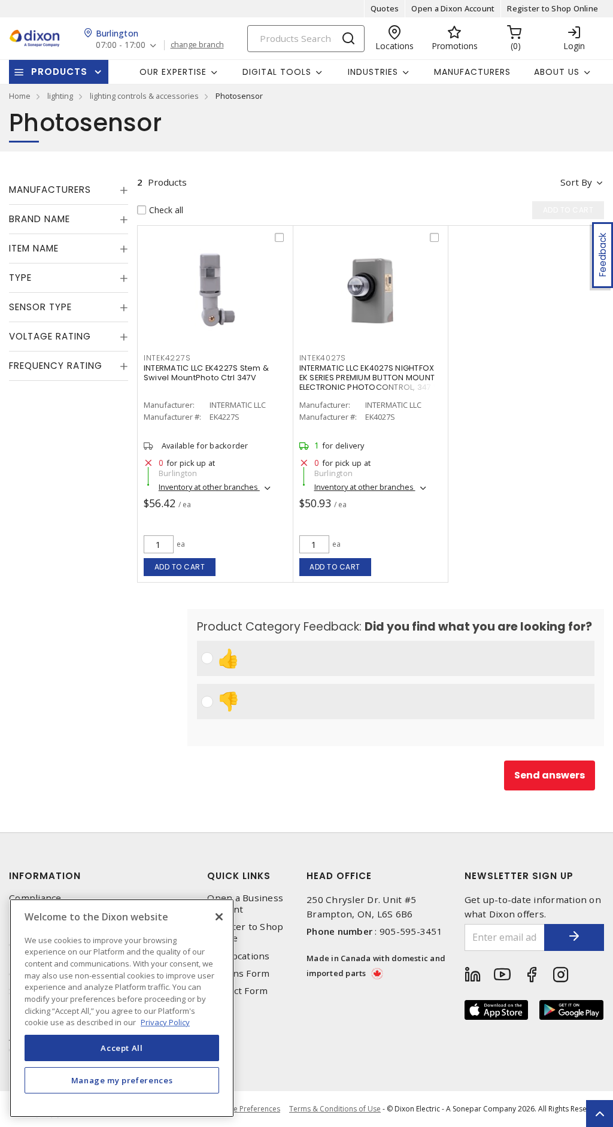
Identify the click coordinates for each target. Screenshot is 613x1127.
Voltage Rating (50, 336)
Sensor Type (40, 307)
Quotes (385, 8)
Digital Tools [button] (276, 72)
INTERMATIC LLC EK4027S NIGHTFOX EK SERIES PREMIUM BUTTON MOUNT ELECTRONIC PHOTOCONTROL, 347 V (369, 377)
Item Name (34, 248)
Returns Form (238, 973)
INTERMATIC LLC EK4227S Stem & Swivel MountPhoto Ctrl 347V (206, 373)
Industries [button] (373, 72)
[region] (122, 1008)
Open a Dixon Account (452, 8)
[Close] (219, 917)
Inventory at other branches (209, 486)
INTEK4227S (167, 358)
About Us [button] (556, 72)
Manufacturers (472, 72)
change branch (197, 45)
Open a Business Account (245, 903)
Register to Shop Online (552, 8)
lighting (60, 95)
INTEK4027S (323, 358)
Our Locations (238, 956)
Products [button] (59, 71)
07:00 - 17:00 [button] (120, 45)
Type (20, 277)
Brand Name (39, 219)
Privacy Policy (165, 1022)
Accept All (122, 1048)
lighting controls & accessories (144, 95)
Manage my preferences (122, 1080)
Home (20, 95)
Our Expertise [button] (173, 72)
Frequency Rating (55, 365)
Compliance (35, 898)
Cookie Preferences (247, 1109)
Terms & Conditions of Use (335, 1109)
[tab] (68, 190)
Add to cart (179, 567)
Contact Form (237, 990)
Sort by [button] (576, 182)
